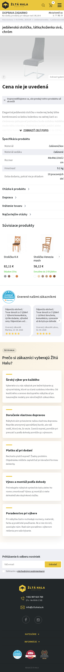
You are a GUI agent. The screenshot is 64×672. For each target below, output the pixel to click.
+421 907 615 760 (34, 598)
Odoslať (53, 564)
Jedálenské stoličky (41, 20)
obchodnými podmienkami (31, 571)
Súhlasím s (25, 571)
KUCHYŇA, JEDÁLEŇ (23, 20)
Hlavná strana (7, 20)
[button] (59, 256)
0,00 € (53, 2)
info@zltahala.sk (34, 607)
